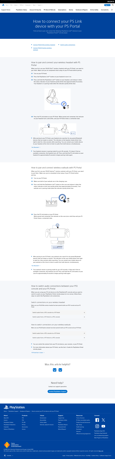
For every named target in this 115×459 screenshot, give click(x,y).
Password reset (62, 427)
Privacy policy (69, 455)
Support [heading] (60, 415)
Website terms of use (79, 455)
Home (5, 411)
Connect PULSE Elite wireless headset (44, 45)
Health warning (80, 427)
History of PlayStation (9, 429)
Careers (6, 420)
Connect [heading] (96, 415)
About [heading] (6, 415)
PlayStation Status (21, 10)
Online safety (43, 422)
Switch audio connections (67, 45)
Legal (63, 455)
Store (7, 5)
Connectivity (105, 10)
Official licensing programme (83, 433)
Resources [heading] (79, 415)
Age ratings (79, 424)
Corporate (6, 427)
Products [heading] (24, 415)
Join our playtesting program (101, 435)
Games (15, 5)
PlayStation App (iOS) (99, 431)
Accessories (27, 5)
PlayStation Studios (8, 422)
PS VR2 (23, 422)
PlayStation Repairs (63, 424)
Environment (43, 418)
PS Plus (21, 5)
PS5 (11, 5)
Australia (9, 455)
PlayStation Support (13, 411)
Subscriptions (62, 10)
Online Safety (94, 10)
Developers (79, 429)
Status (59, 422)
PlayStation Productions (9, 424)
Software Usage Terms (105, 455)
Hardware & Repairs (82, 10)
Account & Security (35, 10)
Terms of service (80, 418)
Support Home (5, 10)
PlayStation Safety (62, 420)
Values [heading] (42, 415)
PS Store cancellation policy (83, 420)
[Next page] (112, 10)
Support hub (61, 418)
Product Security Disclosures (83, 422)
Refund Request (62, 429)
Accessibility (43, 420)
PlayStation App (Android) (100, 433)
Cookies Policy (95, 455)
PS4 (23, 420)
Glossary (78, 431)
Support (39, 5)
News (34, 5)
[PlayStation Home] (3, 5)
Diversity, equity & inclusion (47, 424)
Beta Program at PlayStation (101, 437)
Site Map (88, 455)
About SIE (6, 418)
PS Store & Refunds (49, 10)
